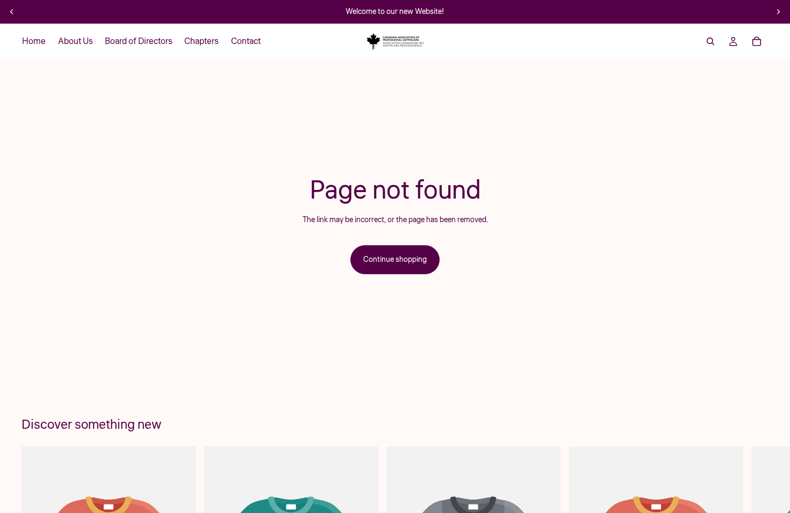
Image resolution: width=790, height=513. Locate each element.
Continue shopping (395, 259)
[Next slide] (778, 12)
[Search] (710, 41)
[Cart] (757, 41)
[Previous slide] (12, 12)
